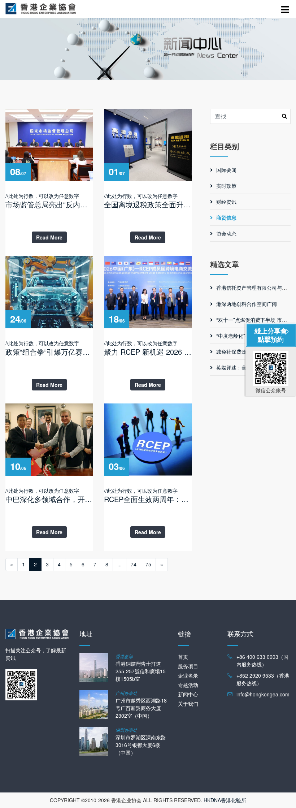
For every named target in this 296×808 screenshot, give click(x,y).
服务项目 (188, 666)
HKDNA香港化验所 (225, 800)
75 (148, 564)
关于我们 (188, 703)
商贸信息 (226, 217)
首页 (183, 656)
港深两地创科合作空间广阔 (246, 303)
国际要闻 (226, 169)
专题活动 (188, 684)
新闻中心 (188, 694)
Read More (49, 237)
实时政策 (226, 185)
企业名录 (188, 675)
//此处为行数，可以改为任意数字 (49, 200)
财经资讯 (226, 201)
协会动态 (226, 233)
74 (133, 564)
